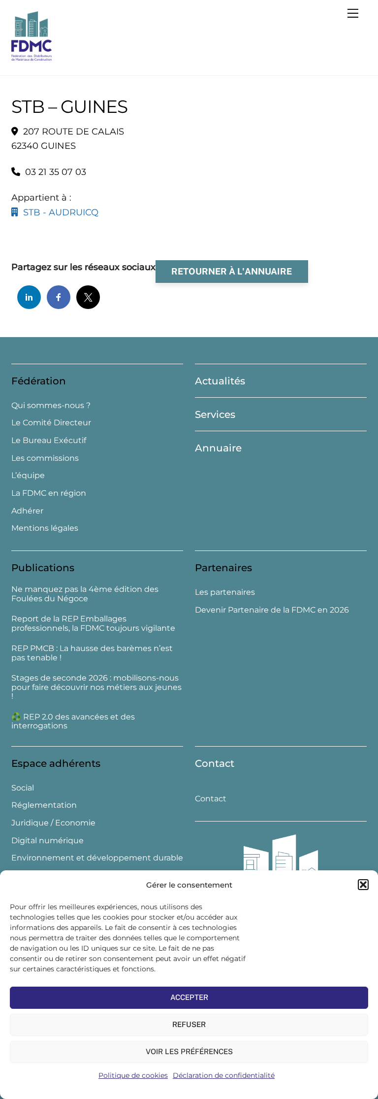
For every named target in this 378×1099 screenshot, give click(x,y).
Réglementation (44, 805)
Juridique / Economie (53, 822)
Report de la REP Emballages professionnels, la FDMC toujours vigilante (93, 624)
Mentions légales (44, 528)
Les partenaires (225, 592)
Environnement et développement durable (97, 857)
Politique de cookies (133, 1075)
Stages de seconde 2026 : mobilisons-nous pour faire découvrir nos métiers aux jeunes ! (96, 687)
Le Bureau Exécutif (48, 440)
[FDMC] (31, 56)
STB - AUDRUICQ (58, 212)
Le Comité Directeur (51, 422)
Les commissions (45, 458)
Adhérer (27, 510)
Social (22, 787)
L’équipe (28, 475)
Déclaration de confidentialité (224, 1075)
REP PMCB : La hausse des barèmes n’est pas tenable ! (92, 653)
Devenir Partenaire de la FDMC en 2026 (272, 610)
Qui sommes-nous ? (51, 405)
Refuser (189, 1024)
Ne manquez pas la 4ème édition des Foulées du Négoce (84, 594)
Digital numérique (47, 840)
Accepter (189, 997)
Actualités (220, 381)
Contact (214, 763)
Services (215, 414)
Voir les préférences (189, 1051)
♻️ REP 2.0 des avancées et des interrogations (73, 722)
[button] (363, 885)
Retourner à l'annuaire (231, 271)
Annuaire (218, 448)
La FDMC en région (48, 493)
